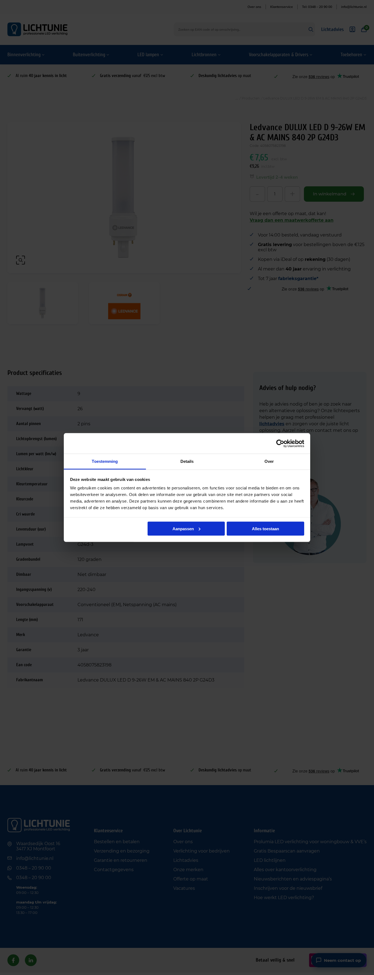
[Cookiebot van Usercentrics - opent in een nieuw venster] (280, 443)
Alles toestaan (265, 528)
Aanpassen (183, 528)
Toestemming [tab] (105, 461)
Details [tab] (187, 461)
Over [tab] (269, 461)
